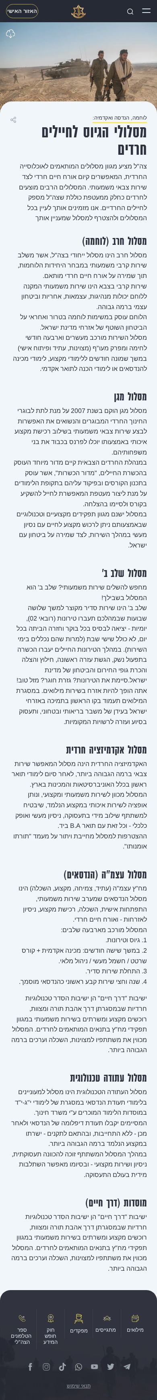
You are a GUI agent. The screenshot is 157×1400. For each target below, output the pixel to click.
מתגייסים (105, 1330)
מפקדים (79, 1331)
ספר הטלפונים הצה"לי (21, 1336)
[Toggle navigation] (146, 11)
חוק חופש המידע (50, 1336)
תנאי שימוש (79, 1386)
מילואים (135, 1330)
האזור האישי (22, 11)
